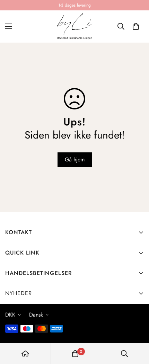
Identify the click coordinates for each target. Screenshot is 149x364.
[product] (25, 353)
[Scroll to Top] (136, 327)
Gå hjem (75, 159)
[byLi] (74, 26)
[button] (136, 26)
